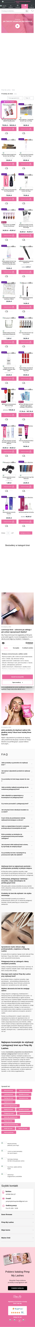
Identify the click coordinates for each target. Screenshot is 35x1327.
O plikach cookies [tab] (27, 648)
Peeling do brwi (8, 1098)
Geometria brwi (23, 1098)
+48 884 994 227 (10, 1194)
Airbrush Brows (8, 1090)
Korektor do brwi (24, 1109)
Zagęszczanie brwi (24, 1090)
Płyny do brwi (8, 1121)
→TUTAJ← (17, 2)
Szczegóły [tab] (16, 648)
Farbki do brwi (8, 1128)
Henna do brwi (23, 1128)
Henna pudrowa (8, 1132)
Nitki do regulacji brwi (10, 1106)
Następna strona (25, 533)
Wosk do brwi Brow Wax (11, 1125)
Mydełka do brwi (24, 1094)
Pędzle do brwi (8, 1102)
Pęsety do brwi (8, 1109)
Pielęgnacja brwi (9, 1113)
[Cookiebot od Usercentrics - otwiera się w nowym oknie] (25, 643)
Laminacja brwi (8, 1094)
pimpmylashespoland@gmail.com (17, 1201)
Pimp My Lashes (6, 90)
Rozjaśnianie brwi (25, 1113)
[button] (9, 117)
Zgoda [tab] (6, 648)
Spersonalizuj (16, 682)
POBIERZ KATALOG (17, 1288)
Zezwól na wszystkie (17, 677)
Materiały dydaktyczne (10, 1117)
